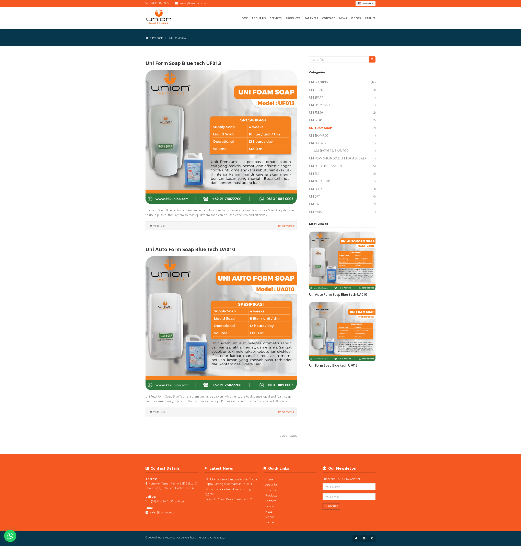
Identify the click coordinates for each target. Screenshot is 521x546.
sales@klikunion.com (193, 3)
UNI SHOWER (317, 143)
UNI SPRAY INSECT (321, 105)
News (343, 18)
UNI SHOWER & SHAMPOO (331, 151)
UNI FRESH (316, 112)
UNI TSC (314, 174)
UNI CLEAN (316, 90)
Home (244, 18)
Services (276, 18)
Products (293, 18)
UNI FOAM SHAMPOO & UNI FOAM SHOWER (337, 158)
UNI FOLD (315, 189)
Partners (311, 18)
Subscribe (331, 506)
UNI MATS (315, 212)
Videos (356, 18)
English (366, 3)
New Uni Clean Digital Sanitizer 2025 (229, 499)
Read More (285, 226)
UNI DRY (314, 196)
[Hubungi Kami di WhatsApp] (10, 536)
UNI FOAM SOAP (320, 128)
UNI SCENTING (318, 82)
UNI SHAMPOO (318, 135)
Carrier (370, 18)
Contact (328, 18)
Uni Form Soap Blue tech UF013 (183, 63)
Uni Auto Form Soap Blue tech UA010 (190, 249)
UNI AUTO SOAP (319, 181)
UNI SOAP (315, 120)
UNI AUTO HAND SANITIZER (326, 166)
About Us (259, 18)
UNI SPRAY (316, 97)
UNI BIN (314, 204)
